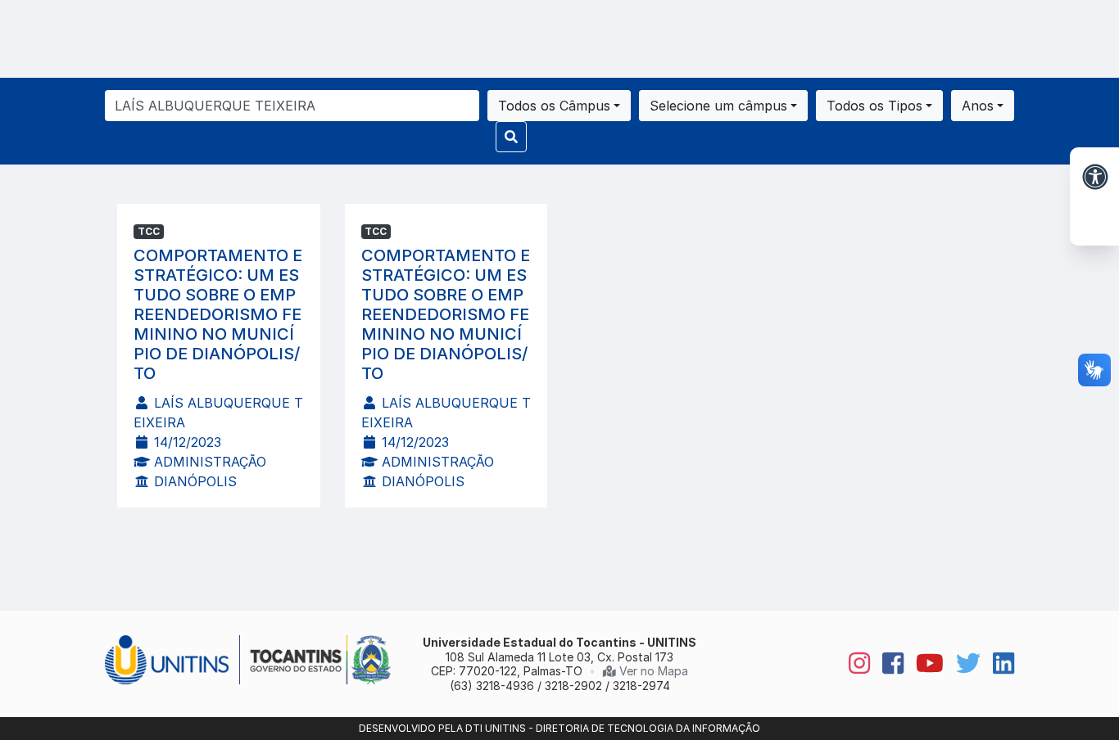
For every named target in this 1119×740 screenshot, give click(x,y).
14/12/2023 (185, 442)
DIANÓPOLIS (193, 481)
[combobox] (559, 105)
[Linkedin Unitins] (997, 664)
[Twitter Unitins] (962, 664)
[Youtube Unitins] (924, 664)
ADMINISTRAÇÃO (208, 461)
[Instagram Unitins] (853, 664)
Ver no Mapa (652, 671)
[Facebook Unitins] (887, 664)
